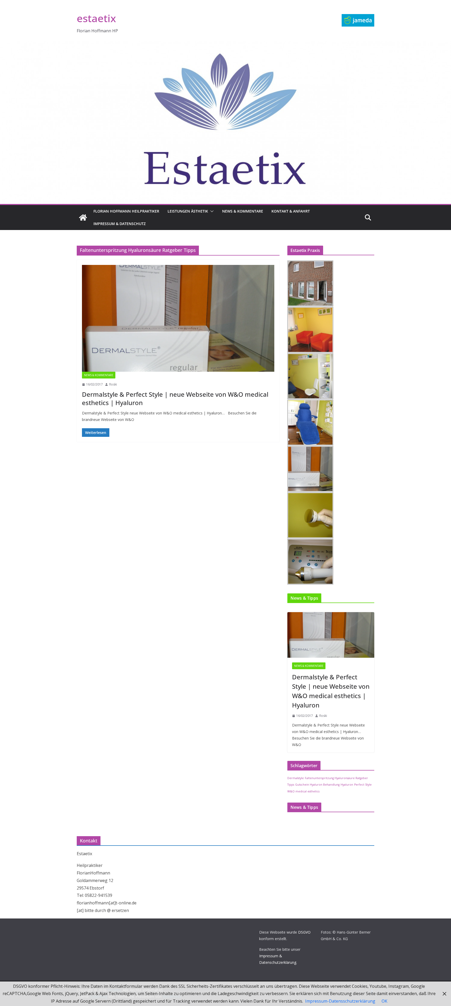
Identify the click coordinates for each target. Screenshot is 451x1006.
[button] (211, 211)
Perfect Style (363, 784)
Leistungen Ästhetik (188, 211)
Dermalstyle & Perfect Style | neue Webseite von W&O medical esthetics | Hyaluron (175, 398)
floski (113, 384)
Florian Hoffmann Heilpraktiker (126, 211)
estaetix (96, 18)
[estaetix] (83, 217)
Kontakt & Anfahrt (290, 211)
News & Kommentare (242, 211)
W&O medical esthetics (303, 791)
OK (384, 1001)
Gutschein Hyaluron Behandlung (317, 784)
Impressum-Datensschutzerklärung (340, 1001)
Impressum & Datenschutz (119, 223)
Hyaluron (347, 784)
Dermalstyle (295, 778)
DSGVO (304, 932)
